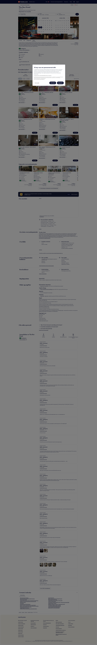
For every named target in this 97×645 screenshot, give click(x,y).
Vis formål (37, 82)
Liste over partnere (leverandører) (39, 79)
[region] (48, 75)
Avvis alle (53, 82)
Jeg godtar (60, 82)
